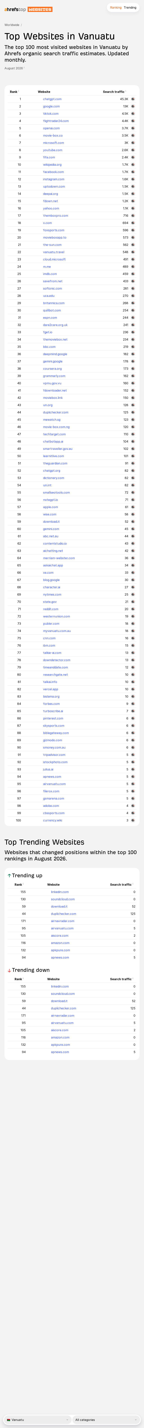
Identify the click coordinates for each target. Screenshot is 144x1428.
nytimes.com (52, 594)
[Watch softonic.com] (132, 288)
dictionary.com (53, 478)
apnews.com (52, 776)
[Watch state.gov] (132, 601)
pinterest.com (53, 718)
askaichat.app (53, 565)
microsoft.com (53, 143)
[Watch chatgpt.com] (132, 99)
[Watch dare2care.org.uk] (132, 324)
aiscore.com (59, 935)
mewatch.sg (51, 419)
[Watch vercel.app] (132, 689)
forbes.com (51, 704)
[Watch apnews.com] (132, 776)
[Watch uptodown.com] (132, 186)
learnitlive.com (53, 456)
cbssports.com (53, 813)
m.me (47, 266)
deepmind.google (55, 354)
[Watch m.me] (132, 266)
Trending (130, 7)
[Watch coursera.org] (132, 368)
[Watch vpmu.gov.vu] (132, 383)
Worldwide (11, 25)
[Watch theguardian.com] (132, 463)
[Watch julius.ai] (132, 769)
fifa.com (49, 157)
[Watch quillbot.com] (132, 310)
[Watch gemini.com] (132, 528)
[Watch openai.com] (132, 128)
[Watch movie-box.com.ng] (132, 426)
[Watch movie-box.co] (132, 135)
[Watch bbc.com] (132, 346)
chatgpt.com (52, 99)
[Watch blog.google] (132, 579)
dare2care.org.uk (55, 325)
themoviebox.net (55, 339)
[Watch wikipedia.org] (132, 164)
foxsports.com (53, 230)
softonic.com (52, 288)
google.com (51, 106)
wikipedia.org (52, 164)
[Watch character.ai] (132, 587)
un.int (47, 485)
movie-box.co (53, 135)
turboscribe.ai (53, 711)
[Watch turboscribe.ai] (132, 711)
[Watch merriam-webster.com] (132, 558)
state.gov (50, 602)
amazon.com (60, 943)
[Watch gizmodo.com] (132, 740)
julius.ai (48, 769)
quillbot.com (52, 310)
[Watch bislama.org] (132, 696)
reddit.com (50, 609)
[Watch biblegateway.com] (132, 732)
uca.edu (48, 296)
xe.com (48, 572)
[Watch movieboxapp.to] (132, 237)
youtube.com (52, 150)
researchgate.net (55, 674)
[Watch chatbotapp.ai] (132, 441)
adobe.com (51, 806)
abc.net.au (50, 536)
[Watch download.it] (132, 521)
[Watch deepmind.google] (132, 354)
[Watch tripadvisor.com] (132, 754)
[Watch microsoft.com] (132, 142)
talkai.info (50, 682)
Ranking (116, 7)
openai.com (51, 128)
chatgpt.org (51, 470)
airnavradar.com (62, 921)
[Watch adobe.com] (132, 805)
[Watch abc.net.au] (132, 536)
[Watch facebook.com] (132, 171)
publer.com (51, 623)
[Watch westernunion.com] (132, 616)
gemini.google (52, 361)
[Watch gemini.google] (132, 361)
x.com (47, 223)
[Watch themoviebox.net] (132, 339)
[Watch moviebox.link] (132, 397)
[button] (25, 68)
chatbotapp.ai (53, 441)
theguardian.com (55, 463)
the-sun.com (52, 245)
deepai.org (50, 194)
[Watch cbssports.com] (132, 813)
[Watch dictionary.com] (132, 477)
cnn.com (49, 638)
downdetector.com (56, 660)
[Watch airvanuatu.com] (132, 783)
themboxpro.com (55, 215)
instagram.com (53, 179)
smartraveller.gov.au (57, 449)
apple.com (50, 507)
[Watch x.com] (132, 222)
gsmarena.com (53, 798)
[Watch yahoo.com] (132, 208)
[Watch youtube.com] (132, 150)
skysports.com (53, 725)
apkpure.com (60, 950)
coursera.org (52, 368)
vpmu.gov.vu (52, 383)
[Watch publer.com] (132, 623)
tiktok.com (50, 113)
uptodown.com (54, 186)
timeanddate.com (55, 667)
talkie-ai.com (52, 653)
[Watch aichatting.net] (132, 550)
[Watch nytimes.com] (132, 594)
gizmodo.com (52, 740)
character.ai (51, 587)
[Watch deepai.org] (132, 193)
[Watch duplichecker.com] (132, 412)
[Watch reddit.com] (132, 609)
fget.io (47, 332)
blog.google (51, 580)
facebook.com (53, 172)
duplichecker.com (55, 412)
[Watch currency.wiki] (132, 820)
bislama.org (51, 696)
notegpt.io (50, 500)
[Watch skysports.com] (132, 725)
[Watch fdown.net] (132, 201)
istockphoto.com (55, 762)
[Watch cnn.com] (132, 638)
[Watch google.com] (132, 106)
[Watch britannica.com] (132, 303)
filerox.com (51, 791)
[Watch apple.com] (132, 507)
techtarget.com (54, 434)
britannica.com (53, 303)
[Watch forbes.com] (132, 703)
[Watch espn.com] (132, 317)
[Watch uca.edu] (132, 295)
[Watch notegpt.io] (132, 499)
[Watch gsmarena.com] (132, 798)
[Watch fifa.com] (132, 157)
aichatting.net (53, 551)
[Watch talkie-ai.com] (132, 652)
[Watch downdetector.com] (132, 660)
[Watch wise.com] (132, 514)
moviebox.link (53, 398)
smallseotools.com (56, 492)
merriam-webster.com (59, 558)
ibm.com (49, 645)
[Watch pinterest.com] (132, 718)
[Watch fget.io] (132, 332)
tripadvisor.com (54, 755)
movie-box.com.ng (56, 427)
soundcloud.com (63, 899)
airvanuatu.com (54, 784)
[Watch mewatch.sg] (132, 419)
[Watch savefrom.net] (132, 281)
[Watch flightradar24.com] (132, 120)
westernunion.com (56, 616)
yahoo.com (51, 208)
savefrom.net (52, 281)
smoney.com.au (54, 747)
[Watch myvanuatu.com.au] (132, 630)
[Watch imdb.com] (132, 273)
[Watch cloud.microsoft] (132, 259)
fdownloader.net (55, 390)
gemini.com (51, 529)
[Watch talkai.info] (132, 681)
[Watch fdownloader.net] (132, 390)
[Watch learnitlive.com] (132, 456)
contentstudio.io (55, 543)
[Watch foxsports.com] (132, 230)
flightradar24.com (56, 121)
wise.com (49, 514)
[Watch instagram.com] (132, 179)
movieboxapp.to (54, 237)
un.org (47, 405)
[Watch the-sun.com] (132, 244)
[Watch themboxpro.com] (132, 215)
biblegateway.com (56, 733)
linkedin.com (60, 892)
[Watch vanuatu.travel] (132, 252)
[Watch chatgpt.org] (132, 470)
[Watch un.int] (132, 485)
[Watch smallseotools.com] (132, 492)
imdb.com (50, 274)
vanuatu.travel (53, 252)
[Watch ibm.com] (132, 645)
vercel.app (50, 689)
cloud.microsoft (54, 259)
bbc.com (49, 347)
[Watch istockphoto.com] (132, 762)
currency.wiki (52, 820)
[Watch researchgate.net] (132, 674)
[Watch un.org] (132, 405)
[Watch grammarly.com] (132, 375)
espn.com (50, 317)
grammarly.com (54, 376)
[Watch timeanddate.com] (132, 667)
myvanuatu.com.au (57, 631)
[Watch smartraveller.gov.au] (132, 448)
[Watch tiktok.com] (132, 113)
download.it (51, 521)
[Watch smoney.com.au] (132, 747)
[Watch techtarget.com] (132, 434)
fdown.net (50, 201)
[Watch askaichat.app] (132, 565)
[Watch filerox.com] (132, 791)
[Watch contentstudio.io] (132, 543)
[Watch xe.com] (132, 572)
